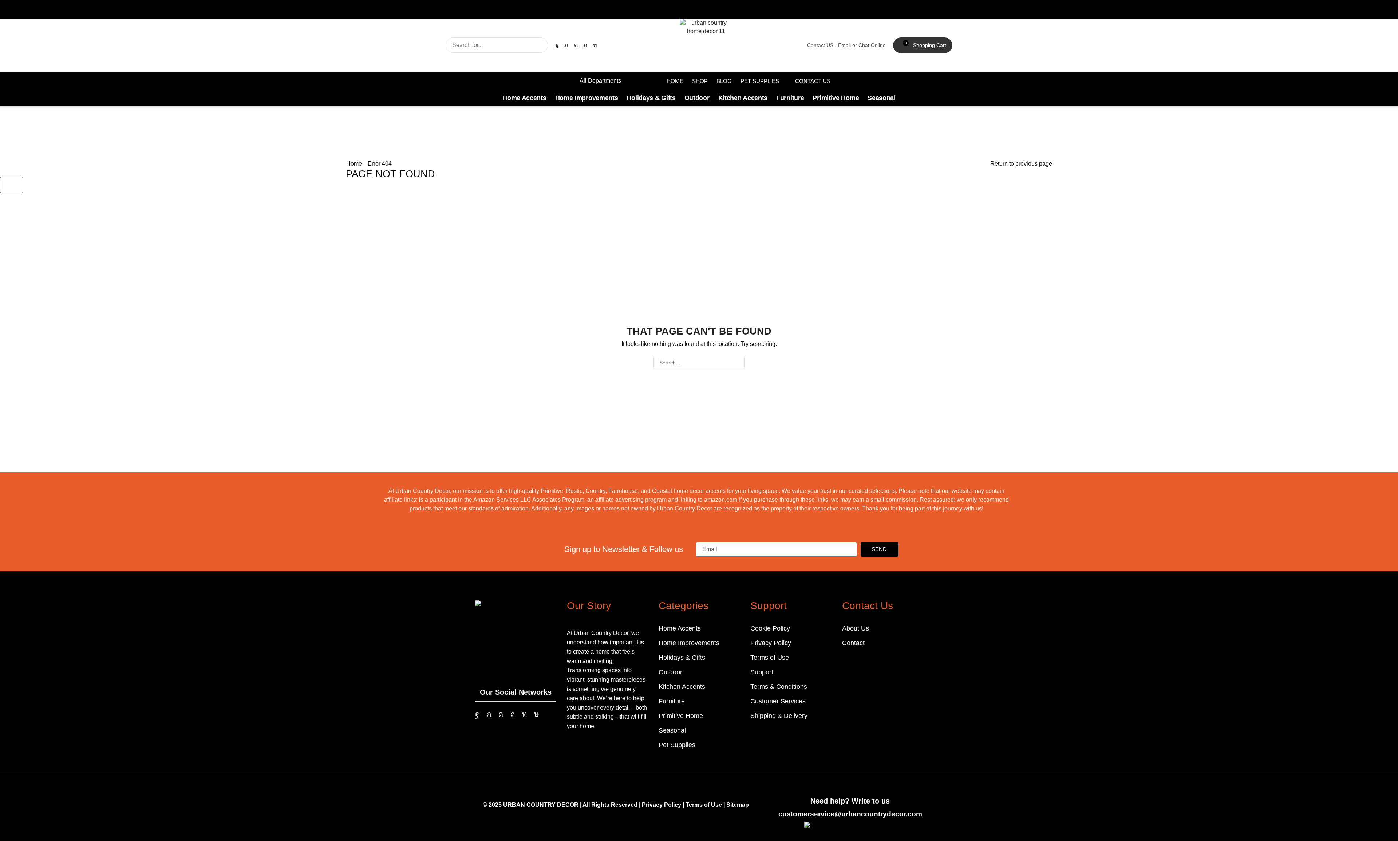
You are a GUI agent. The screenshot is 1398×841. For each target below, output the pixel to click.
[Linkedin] (595, 45)
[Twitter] (566, 45)
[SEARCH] (738, 362)
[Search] (540, 45)
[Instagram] (576, 45)
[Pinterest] (585, 45)
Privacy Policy (661, 805)
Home (354, 164)
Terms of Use (704, 805)
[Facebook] (556, 45)
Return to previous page (1021, 164)
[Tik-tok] (536, 714)
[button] (922, 45)
